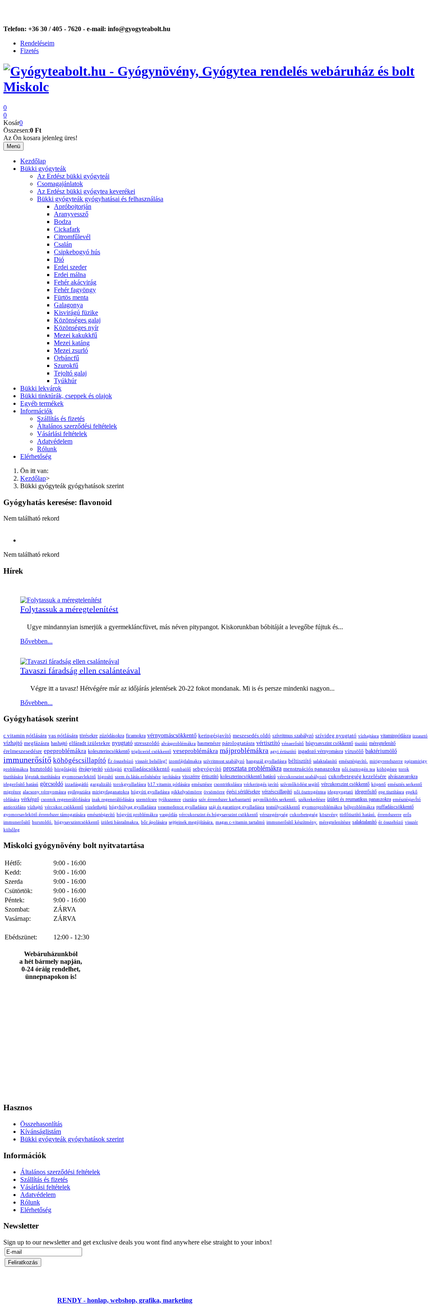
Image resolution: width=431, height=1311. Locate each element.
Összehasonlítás (41, 1124)
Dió (59, 259)
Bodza (62, 221)
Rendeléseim (37, 43)
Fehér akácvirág (75, 282)
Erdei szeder (70, 267)
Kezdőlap (33, 161)
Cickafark (67, 229)
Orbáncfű (66, 358)
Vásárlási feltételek (62, 433)
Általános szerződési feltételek (77, 426)
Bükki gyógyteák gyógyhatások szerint (72, 1139)
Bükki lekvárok (40, 388)
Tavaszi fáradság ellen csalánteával (80, 670)
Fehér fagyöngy (75, 289)
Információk (36, 411)
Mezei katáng (72, 342)
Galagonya (68, 304)
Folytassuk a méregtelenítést (69, 609)
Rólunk (47, 448)
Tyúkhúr (65, 380)
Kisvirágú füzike (76, 312)
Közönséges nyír (76, 327)
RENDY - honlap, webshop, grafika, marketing (124, 1300)
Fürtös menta (71, 297)
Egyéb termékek (42, 403)
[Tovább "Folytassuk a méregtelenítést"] (60, 600)
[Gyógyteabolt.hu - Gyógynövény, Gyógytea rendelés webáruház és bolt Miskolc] (215, 86)
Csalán (63, 244)
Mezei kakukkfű (75, 335)
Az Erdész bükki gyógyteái (73, 176)
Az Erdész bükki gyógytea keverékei (86, 191)
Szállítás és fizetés (61, 418)
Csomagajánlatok (60, 183)
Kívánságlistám (40, 1131)
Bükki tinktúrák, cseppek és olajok (66, 395)
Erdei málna (70, 274)
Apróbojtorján (72, 206)
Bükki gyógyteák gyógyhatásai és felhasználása (100, 198)
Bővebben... (36, 641)
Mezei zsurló (71, 350)
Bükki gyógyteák (43, 168)
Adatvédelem (54, 441)
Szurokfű (66, 365)
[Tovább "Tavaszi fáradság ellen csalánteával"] (69, 661)
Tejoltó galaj (70, 373)
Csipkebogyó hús (77, 251)
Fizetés (29, 50)
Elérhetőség (35, 456)
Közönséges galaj (77, 320)
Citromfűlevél (72, 236)
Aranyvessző (71, 214)
